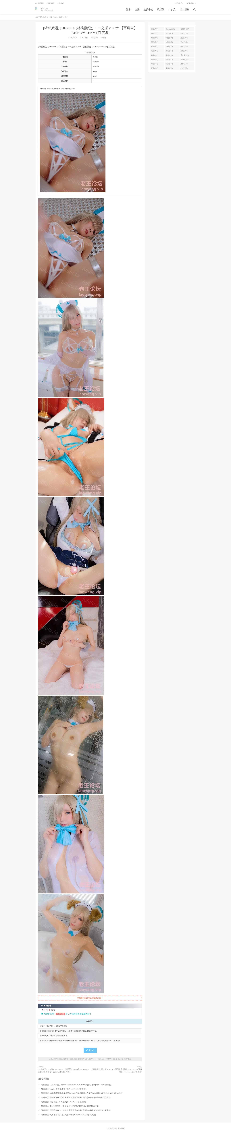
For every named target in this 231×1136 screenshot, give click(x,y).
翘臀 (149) (184, 64)
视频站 (160, 9)
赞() (91, 1050)
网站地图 (121, 1128)
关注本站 (190, 3)
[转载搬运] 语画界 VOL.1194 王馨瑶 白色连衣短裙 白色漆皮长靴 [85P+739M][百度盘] (76, 1098)
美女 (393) (154, 38)
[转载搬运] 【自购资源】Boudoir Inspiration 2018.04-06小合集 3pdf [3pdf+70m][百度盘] (76, 1085)
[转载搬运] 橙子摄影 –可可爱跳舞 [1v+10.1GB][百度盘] (63, 1102)
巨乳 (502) (169, 33)
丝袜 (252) (169, 42)
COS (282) (154, 42)
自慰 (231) (169, 46)
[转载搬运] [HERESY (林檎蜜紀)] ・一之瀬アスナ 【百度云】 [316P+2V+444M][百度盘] (100, 1059)
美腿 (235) (154, 46)
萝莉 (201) (169, 51)
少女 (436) (184, 33)
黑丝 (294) (184, 38)
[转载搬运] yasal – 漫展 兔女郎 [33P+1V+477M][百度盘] (63, 1089)
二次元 (172, 9)
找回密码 (60, 3)
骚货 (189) (169, 55)
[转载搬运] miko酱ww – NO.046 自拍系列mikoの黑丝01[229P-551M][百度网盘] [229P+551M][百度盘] (63, 1070)
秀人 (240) (184, 42)
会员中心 (148, 9)
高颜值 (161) (184, 59)
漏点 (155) (169, 64)
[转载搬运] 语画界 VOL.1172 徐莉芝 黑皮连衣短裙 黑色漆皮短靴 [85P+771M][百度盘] (76, 1110)
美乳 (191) (154, 55)
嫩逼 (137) (154, 68)
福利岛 (36, 9)
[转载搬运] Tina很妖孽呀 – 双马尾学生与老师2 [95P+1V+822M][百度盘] (70, 1106)
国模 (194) (184, 51)
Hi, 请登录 (39, 3)
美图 (60, 17)
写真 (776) (154, 29)
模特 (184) (154, 59)
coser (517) (154, 33)
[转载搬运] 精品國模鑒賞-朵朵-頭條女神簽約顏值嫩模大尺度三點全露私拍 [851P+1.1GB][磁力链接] (81, 1093)
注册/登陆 (60, 1014)
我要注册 (50, 3)
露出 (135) (169, 68)
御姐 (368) (169, 38)
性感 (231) (184, 46)
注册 (137, 9)
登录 (128, 9)
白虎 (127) (184, 68)
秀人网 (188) (184, 55)
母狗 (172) (169, 59)
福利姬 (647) (184, 29)
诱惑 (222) (154, 51)
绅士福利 (184, 9)
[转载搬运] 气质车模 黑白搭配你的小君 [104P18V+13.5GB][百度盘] (68, 1115)
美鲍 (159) (154, 64)
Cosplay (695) (170, 29)
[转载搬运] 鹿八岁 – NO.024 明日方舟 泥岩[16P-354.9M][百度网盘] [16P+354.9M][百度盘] (117, 1070)
